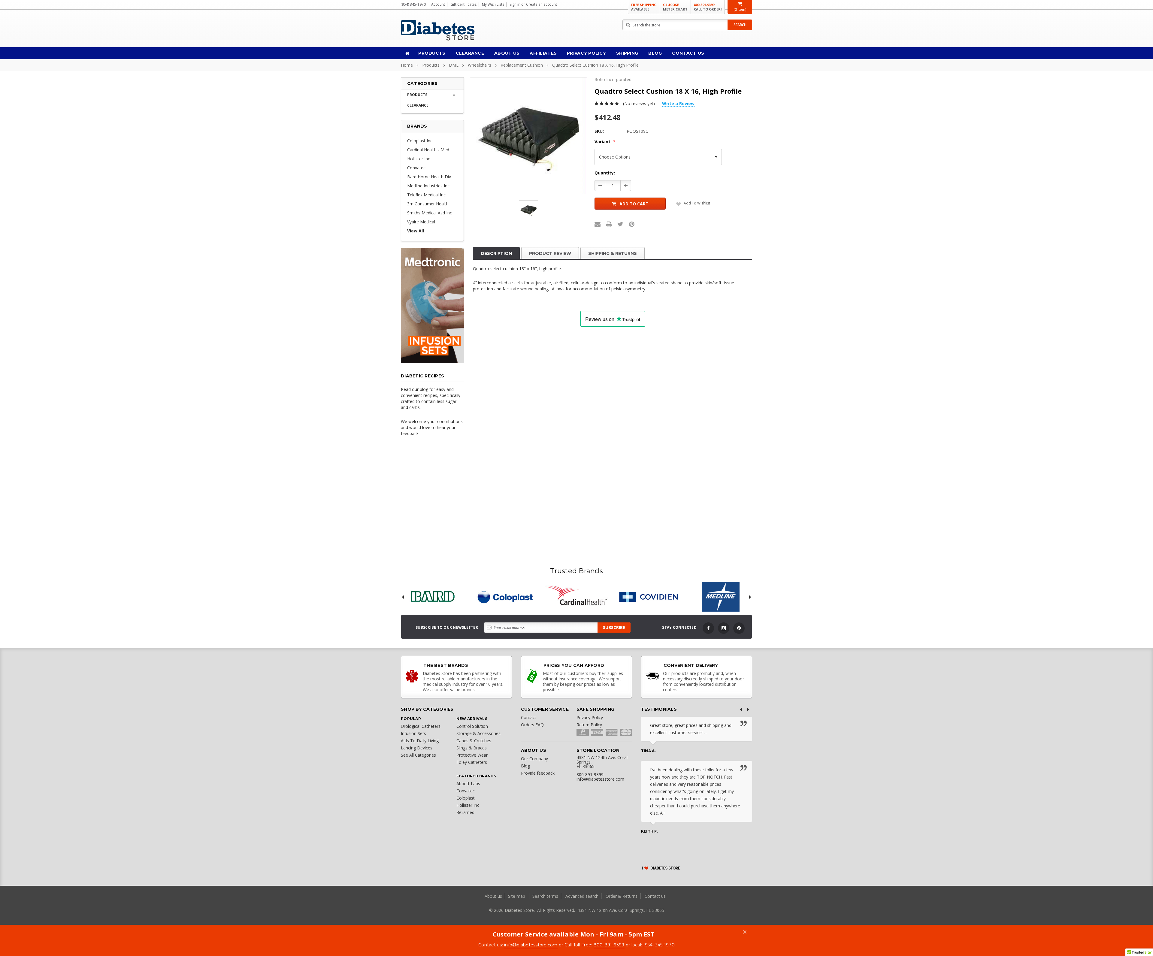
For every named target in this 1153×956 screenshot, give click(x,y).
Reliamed (465, 812)
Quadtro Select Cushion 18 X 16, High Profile (595, 65)
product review (550, 253)
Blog (655, 53)
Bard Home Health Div (429, 177)
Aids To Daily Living (420, 740)
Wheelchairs (479, 65)
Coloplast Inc (419, 141)
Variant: (605, 141)
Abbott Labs (468, 783)
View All (415, 231)
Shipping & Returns (612, 253)
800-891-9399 (708, 6)
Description (496, 253)
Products (431, 53)
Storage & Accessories (478, 733)
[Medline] (720, 597)
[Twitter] (620, 224)
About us (494, 896)
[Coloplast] (504, 597)
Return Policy (589, 725)
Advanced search (581, 896)
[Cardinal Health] (576, 597)
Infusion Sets (413, 733)
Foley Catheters (471, 762)
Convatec (416, 168)
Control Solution (472, 726)
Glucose (675, 6)
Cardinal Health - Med (428, 150)
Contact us (655, 896)
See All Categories (418, 755)
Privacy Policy (586, 53)
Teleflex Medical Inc (426, 195)
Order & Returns (621, 896)
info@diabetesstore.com (531, 945)
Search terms (545, 896)
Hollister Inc (418, 159)
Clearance (470, 53)
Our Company (534, 758)
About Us (506, 53)
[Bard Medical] (432, 597)
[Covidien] (648, 597)
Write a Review (678, 103)
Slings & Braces (471, 748)
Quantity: (605, 173)
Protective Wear (472, 755)
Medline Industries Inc (428, 186)
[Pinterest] (632, 224)
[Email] (598, 224)
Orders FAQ (532, 725)
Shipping (627, 53)
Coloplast (465, 798)
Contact (528, 717)
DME (453, 65)
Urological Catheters (420, 726)
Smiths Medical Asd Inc (429, 213)
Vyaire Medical (421, 222)
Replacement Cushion (522, 65)
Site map (517, 896)
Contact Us (688, 53)
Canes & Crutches (473, 740)
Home (407, 65)
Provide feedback (538, 773)
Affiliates (543, 53)
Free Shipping (644, 6)
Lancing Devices (416, 748)
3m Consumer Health (428, 204)
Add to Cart (634, 204)
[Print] (609, 224)
